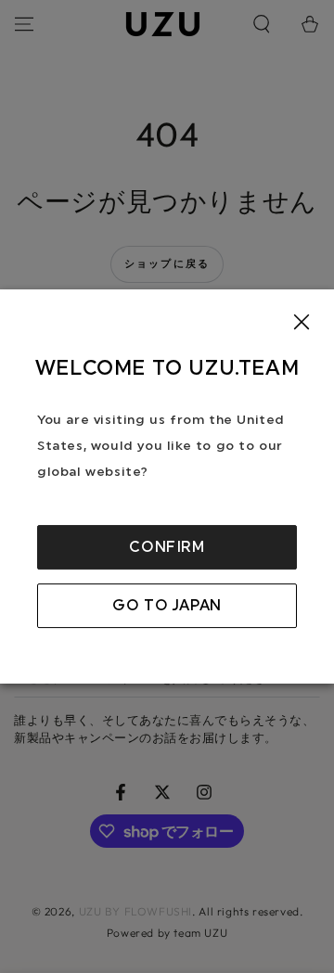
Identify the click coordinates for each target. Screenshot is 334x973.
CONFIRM (166, 547)
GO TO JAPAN (167, 605)
